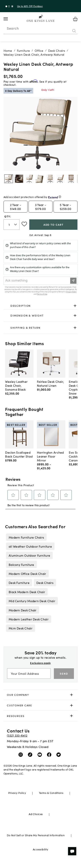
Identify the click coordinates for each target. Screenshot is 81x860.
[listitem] (26, 537)
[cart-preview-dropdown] (75, 19)
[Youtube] (41, 754)
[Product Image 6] (71, 178)
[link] (41, 305)
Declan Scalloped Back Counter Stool (19, 454)
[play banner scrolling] (12, 6)
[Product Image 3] (39, 178)
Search (13, 28)
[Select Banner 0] (6, 6)
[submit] (74, 31)
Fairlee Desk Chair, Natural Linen (50, 383)
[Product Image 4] (50, 178)
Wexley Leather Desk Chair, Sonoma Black (16, 385)
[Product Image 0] (8, 178)
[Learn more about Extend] (60, 196)
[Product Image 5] (60, 178)
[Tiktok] (31, 754)
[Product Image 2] (29, 178)
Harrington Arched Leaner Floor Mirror (50, 456)
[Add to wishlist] (24, 224)
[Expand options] (75, 306)
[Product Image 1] (19, 178)
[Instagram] (21, 754)
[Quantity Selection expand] (15, 224)
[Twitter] (59, 754)
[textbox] (11, 224)
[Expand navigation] (9, 19)
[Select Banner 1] (9, 6)
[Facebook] (50, 754)
